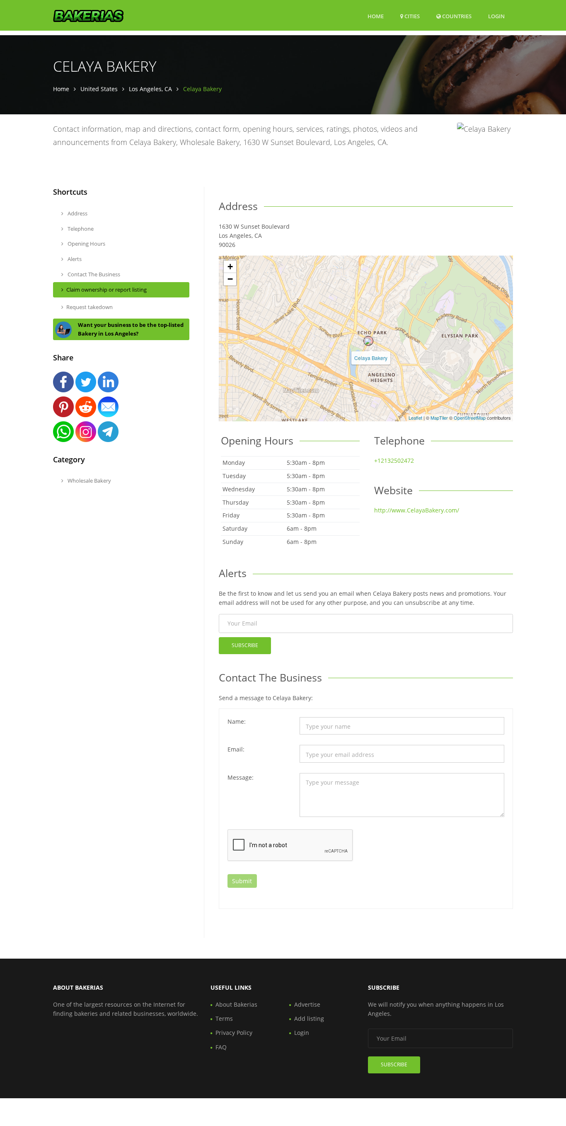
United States (99, 89)
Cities (411, 16)
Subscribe (245, 645)
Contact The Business (93, 274)
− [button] (230, 279)
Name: (236, 721)
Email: (235, 749)
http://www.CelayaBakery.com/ (416, 510)
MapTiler (439, 417)
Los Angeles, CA (150, 89)
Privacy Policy (233, 1033)
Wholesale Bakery (88, 480)
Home (376, 16)
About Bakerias (236, 1004)
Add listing (309, 1018)
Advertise (307, 1004)
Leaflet (415, 417)
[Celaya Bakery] (368, 341)
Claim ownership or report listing (106, 289)
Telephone (80, 228)
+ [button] (230, 266)
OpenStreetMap (470, 417)
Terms (224, 1018)
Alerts (74, 259)
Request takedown (89, 307)
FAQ (221, 1047)
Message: (240, 777)
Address (76, 213)
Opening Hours (85, 243)
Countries (456, 16)
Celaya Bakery (370, 357)
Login (496, 16)
